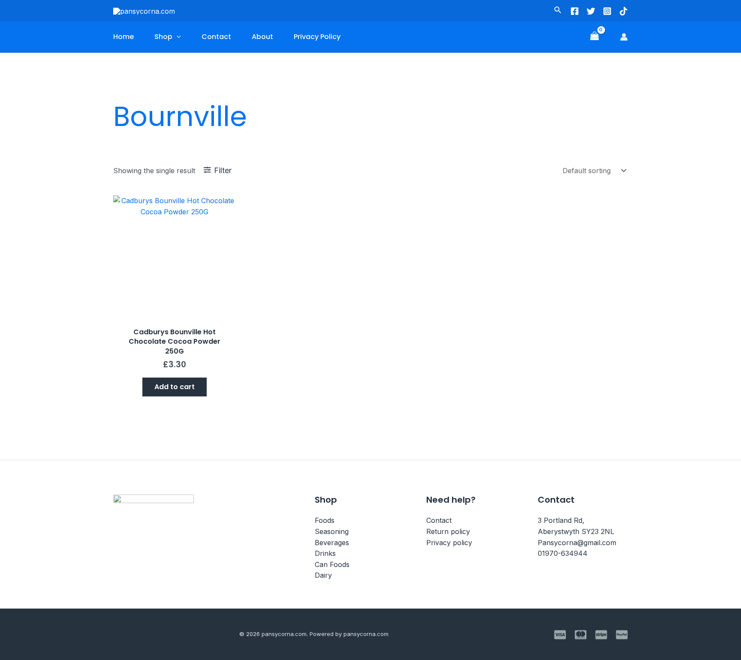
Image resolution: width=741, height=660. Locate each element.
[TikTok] (623, 11)
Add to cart (174, 387)
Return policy (448, 531)
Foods (324, 520)
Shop (163, 37)
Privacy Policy (317, 37)
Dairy (323, 575)
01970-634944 (562, 553)
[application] (176, 36)
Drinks (325, 553)
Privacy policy (449, 542)
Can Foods (332, 564)
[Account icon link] (624, 37)
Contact (216, 37)
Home (123, 37)
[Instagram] (607, 11)
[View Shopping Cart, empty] (594, 37)
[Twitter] (591, 11)
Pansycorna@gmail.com (577, 542)
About (262, 37)
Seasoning (332, 531)
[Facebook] (574, 11)
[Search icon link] (558, 11)
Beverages (332, 542)
